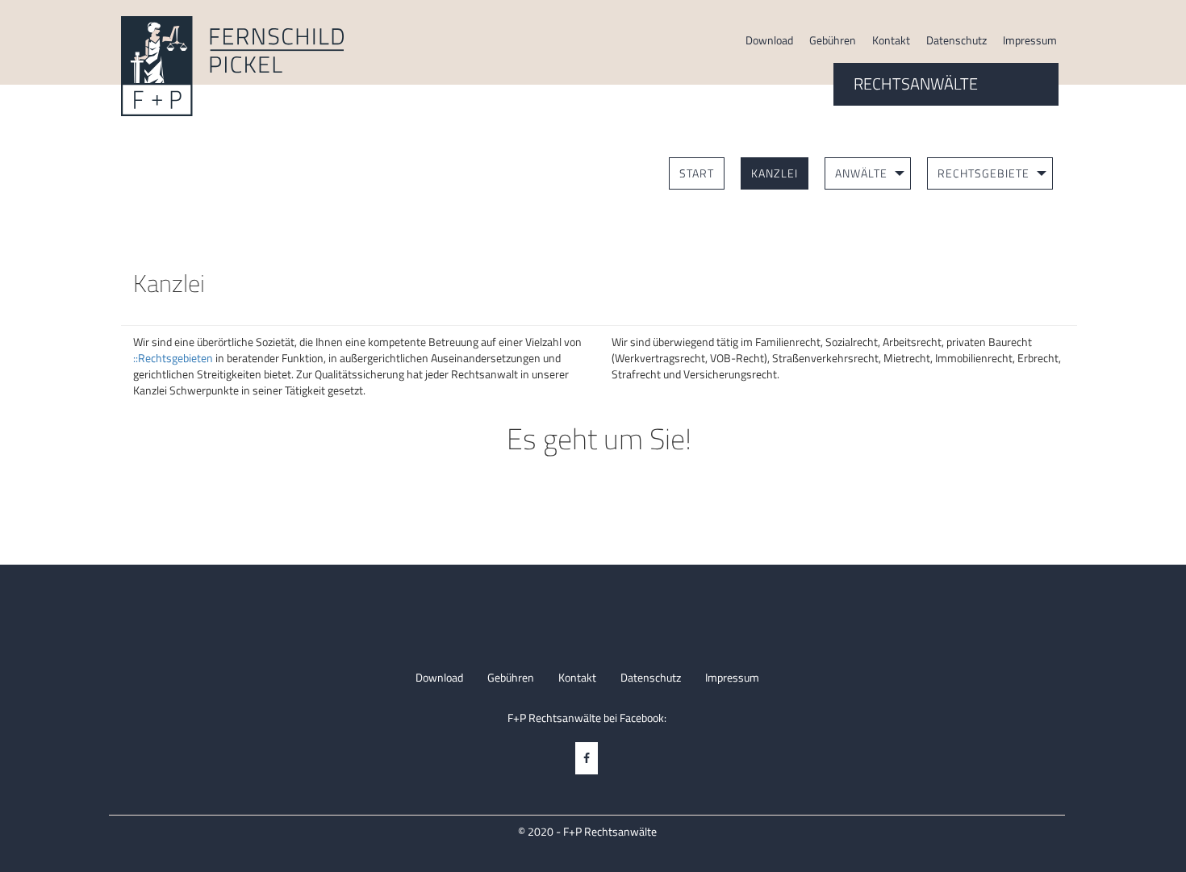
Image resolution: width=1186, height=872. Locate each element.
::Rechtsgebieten (173, 357)
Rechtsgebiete (983, 173)
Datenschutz (956, 39)
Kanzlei (774, 173)
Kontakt (891, 39)
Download (769, 39)
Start (696, 173)
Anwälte (861, 173)
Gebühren (832, 39)
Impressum (1030, 39)
